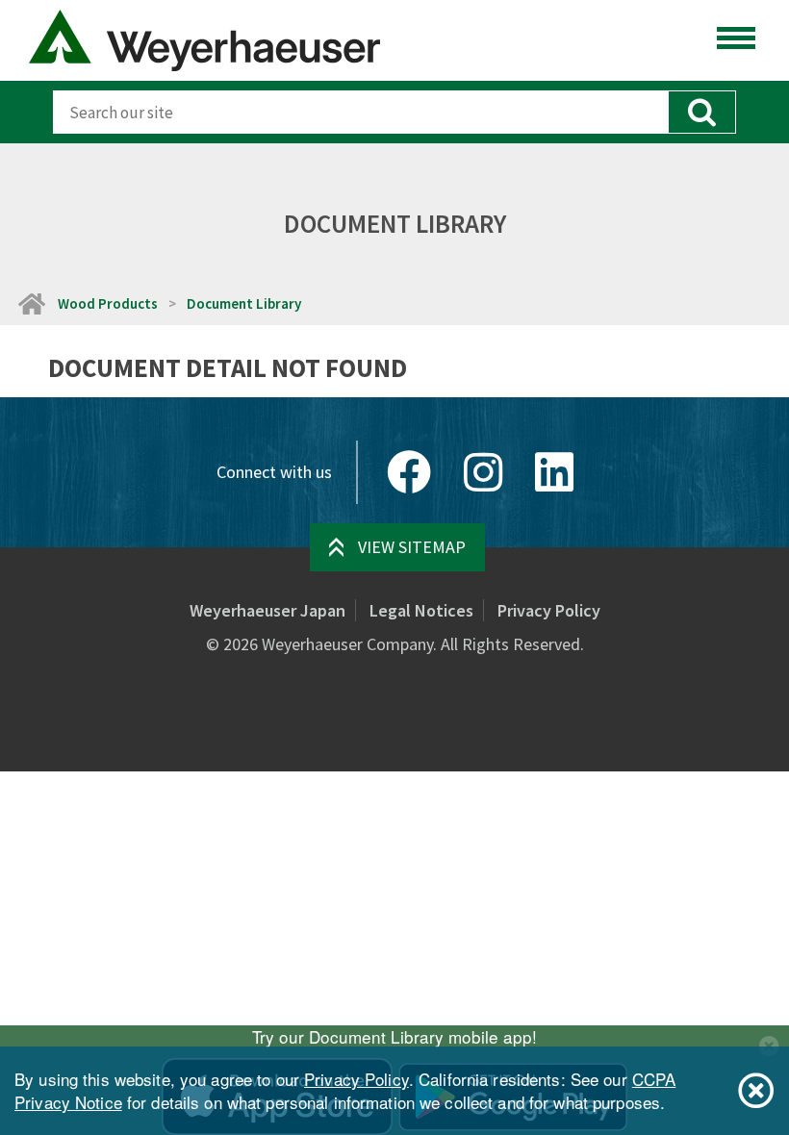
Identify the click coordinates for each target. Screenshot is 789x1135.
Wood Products (108, 303)
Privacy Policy (548, 610)
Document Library (244, 303)
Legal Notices (421, 610)
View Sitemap (412, 547)
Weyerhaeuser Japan (267, 610)
